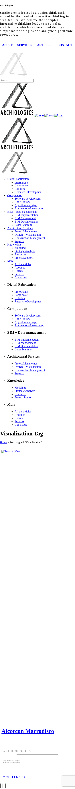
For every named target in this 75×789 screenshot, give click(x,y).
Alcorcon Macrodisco (27, 731)
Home (3, 442)
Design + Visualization (14, 740)
